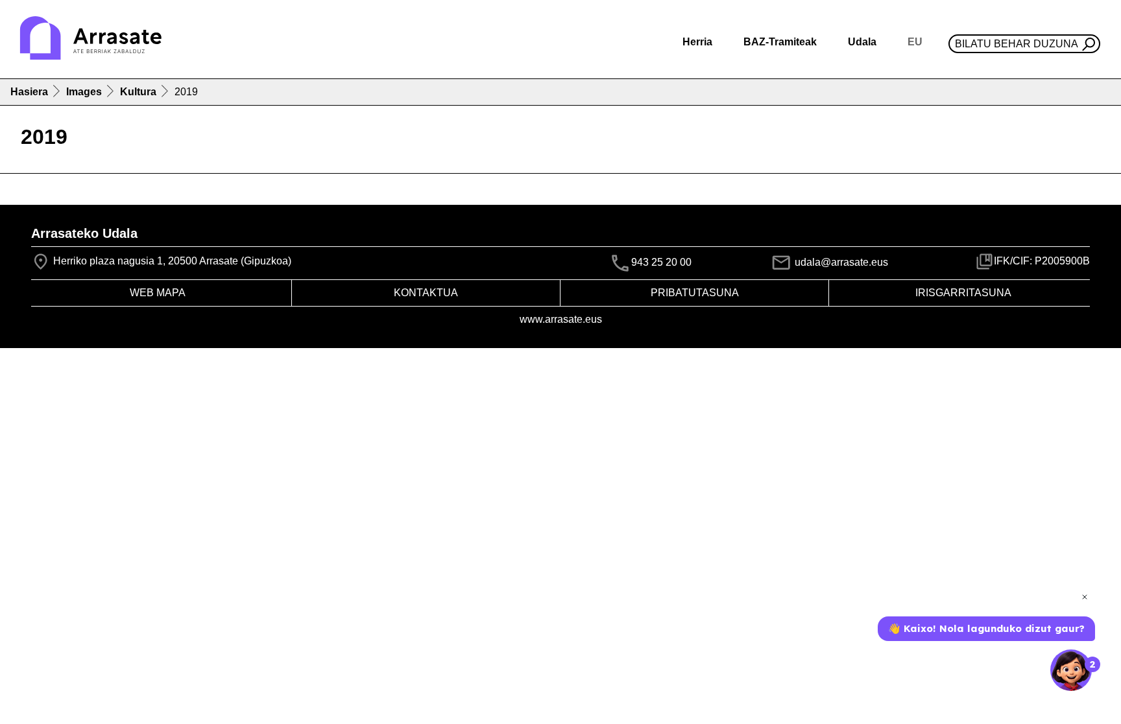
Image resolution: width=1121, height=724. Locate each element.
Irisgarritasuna (963, 292)
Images (84, 91)
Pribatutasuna (695, 292)
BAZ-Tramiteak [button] (780, 41)
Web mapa (158, 292)
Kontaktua (426, 292)
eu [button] (915, 41)
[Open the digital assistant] (1071, 670)
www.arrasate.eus (561, 319)
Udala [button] (862, 41)
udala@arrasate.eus (840, 262)
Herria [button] (697, 41)
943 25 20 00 (661, 262)
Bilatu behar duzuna (1016, 43)
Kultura (138, 91)
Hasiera (29, 91)
